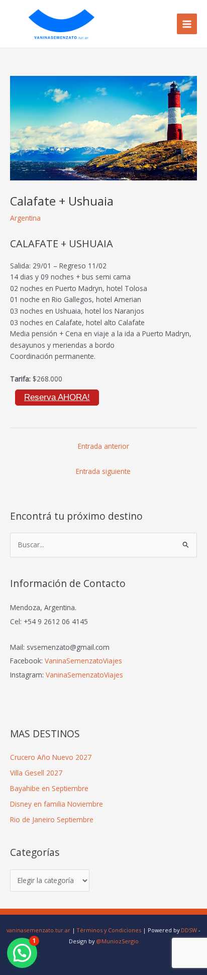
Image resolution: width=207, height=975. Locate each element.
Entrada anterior (103, 446)
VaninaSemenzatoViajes (83, 660)
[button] (22, 953)
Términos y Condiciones (109, 930)
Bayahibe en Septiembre (49, 788)
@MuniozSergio (117, 941)
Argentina (25, 218)
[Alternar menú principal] (187, 24)
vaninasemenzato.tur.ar (38, 930)
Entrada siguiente (103, 471)
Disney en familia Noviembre (56, 804)
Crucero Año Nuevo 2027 (50, 757)
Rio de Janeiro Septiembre (51, 819)
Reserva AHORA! (57, 397)
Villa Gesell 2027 (36, 772)
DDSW (189, 930)
